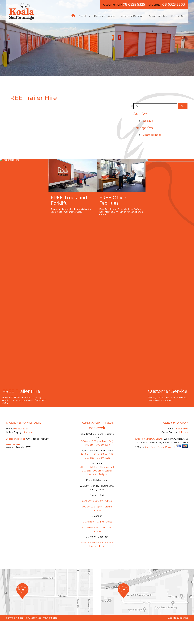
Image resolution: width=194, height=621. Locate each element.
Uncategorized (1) (152, 134)
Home (73, 15)
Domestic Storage (104, 16)
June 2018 (148, 120)
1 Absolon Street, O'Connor (149, 438)
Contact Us (177, 16)
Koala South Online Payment (159, 447)
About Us (84, 16)
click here (28, 432)
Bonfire (183, 618)
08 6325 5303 (173, 4)
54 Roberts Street (15, 438)
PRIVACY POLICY (50, 618)
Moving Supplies (157, 16)
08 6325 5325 (134, 4)
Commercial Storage (131, 16)
